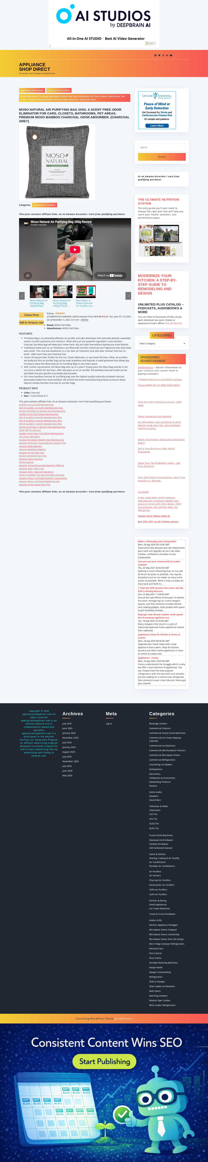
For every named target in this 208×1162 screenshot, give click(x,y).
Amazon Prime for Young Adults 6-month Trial (42, 443)
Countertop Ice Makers (160, 764)
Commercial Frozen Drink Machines (167, 733)
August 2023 (68, 751)
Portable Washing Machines (163, 962)
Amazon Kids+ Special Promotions (36, 471)
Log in (109, 723)
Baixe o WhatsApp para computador (157, 541)
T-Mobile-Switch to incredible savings (160, 379)
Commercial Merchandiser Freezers (167, 750)
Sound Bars (155, 800)
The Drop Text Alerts (29, 436)
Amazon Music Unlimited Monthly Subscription (43, 478)
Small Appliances (158, 904)
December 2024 (70, 737)
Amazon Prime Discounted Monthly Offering (41, 465)
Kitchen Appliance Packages (163, 924)
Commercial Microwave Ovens (164, 755)
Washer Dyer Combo (159, 1000)
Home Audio (155, 792)
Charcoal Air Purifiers (59, 90)
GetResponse (145, 367)
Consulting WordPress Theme (95, 1018)
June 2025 (67, 728)
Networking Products (160, 781)
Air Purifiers (155, 871)
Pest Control (155, 953)
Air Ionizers (155, 875)
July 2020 (67, 766)
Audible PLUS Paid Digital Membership (38, 414)
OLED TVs (154, 823)
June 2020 (67, 770)
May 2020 (67, 775)
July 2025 (67, 723)
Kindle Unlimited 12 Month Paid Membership (42, 427)
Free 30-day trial (173, 323)
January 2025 (69, 733)
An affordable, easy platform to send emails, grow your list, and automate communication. (159, 425)
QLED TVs (154, 828)
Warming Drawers (158, 995)
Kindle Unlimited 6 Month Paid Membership (41, 439)
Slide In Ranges (157, 981)
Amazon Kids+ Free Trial (31, 468)
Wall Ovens (155, 991)
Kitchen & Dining (157, 900)
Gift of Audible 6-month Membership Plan (40, 420)
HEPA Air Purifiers (158, 889)
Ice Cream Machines (159, 908)
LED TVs (153, 818)
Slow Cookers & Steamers (162, 986)
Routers (153, 785)
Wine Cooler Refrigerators (162, 1005)
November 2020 (70, 761)
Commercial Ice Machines (162, 745)
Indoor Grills (155, 920)
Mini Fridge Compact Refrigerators (166, 943)
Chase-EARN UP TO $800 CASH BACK (159, 385)
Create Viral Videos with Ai (154, 515)
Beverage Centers (158, 723)
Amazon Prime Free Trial (31, 452)
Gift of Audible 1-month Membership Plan (40, 423)
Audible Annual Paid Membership (36, 404)
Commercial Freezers (160, 728)
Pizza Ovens (155, 958)
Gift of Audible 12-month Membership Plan (41, 407)
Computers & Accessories (162, 777)
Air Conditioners (157, 862)
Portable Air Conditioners (162, 866)
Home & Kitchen (157, 854)
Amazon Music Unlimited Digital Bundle (39, 481)
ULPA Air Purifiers (158, 894)
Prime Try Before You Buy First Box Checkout (41, 475)
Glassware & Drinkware (161, 840)
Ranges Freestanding (160, 972)
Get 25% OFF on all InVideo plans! (158, 521)
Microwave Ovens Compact (163, 929)
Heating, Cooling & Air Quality (164, 858)
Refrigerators (156, 976)
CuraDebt (143, 491)
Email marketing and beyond (154, 416)
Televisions (154, 810)
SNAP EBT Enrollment (30, 430)
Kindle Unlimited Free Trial (32, 455)
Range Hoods (156, 967)
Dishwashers (155, 769)
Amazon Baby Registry (30, 446)
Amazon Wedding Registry (32, 449)
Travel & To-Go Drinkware (162, 914)
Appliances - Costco (148, 657)
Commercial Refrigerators (162, 759)
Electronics (154, 773)
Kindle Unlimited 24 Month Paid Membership (42, 411)
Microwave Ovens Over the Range (166, 939)
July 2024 (67, 742)
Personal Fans (156, 948)
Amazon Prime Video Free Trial (34, 484)
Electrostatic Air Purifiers (161, 884)
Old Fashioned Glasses (160, 847)
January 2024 (69, 747)
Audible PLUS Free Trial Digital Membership (41, 433)
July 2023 (67, 756)
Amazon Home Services (31, 459)
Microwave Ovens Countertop (164, 934)
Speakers (154, 796)
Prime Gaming (26, 462)
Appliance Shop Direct (34, 67)
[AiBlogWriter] (104, 1092)
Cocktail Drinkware (158, 844)
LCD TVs (153, 814)
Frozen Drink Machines (161, 835)
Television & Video (158, 806)
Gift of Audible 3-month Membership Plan (40, 417)
